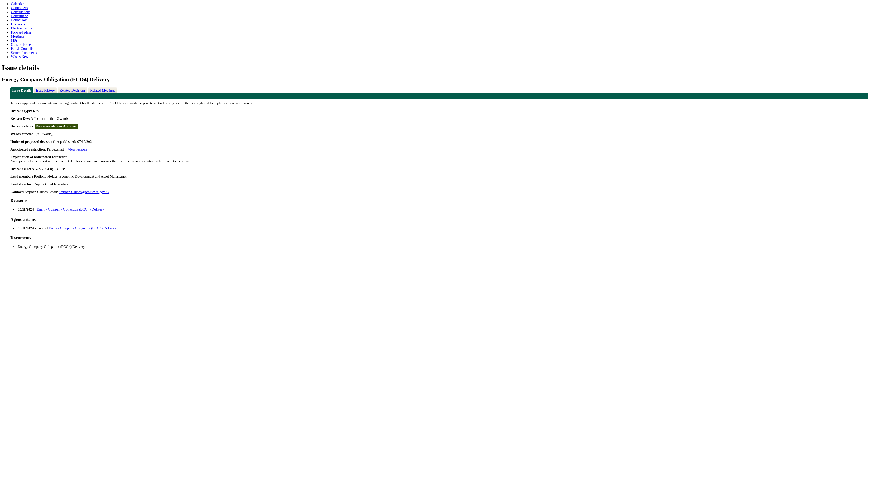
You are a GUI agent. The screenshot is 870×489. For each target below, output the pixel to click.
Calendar (17, 4)
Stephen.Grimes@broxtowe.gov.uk (84, 192)
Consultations (20, 12)
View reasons (77, 149)
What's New (20, 57)
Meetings (17, 36)
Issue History (45, 90)
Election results (22, 28)
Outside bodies (21, 44)
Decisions (18, 24)
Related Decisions (72, 90)
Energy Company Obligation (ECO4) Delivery (70, 209)
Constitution (19, 16)
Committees (19, 8)
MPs (14, 40)
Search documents (24, 53)
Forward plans (21, 32)
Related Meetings (102, 90)
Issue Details (21, 90)
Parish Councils (22, 48)
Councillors (19, 20)
